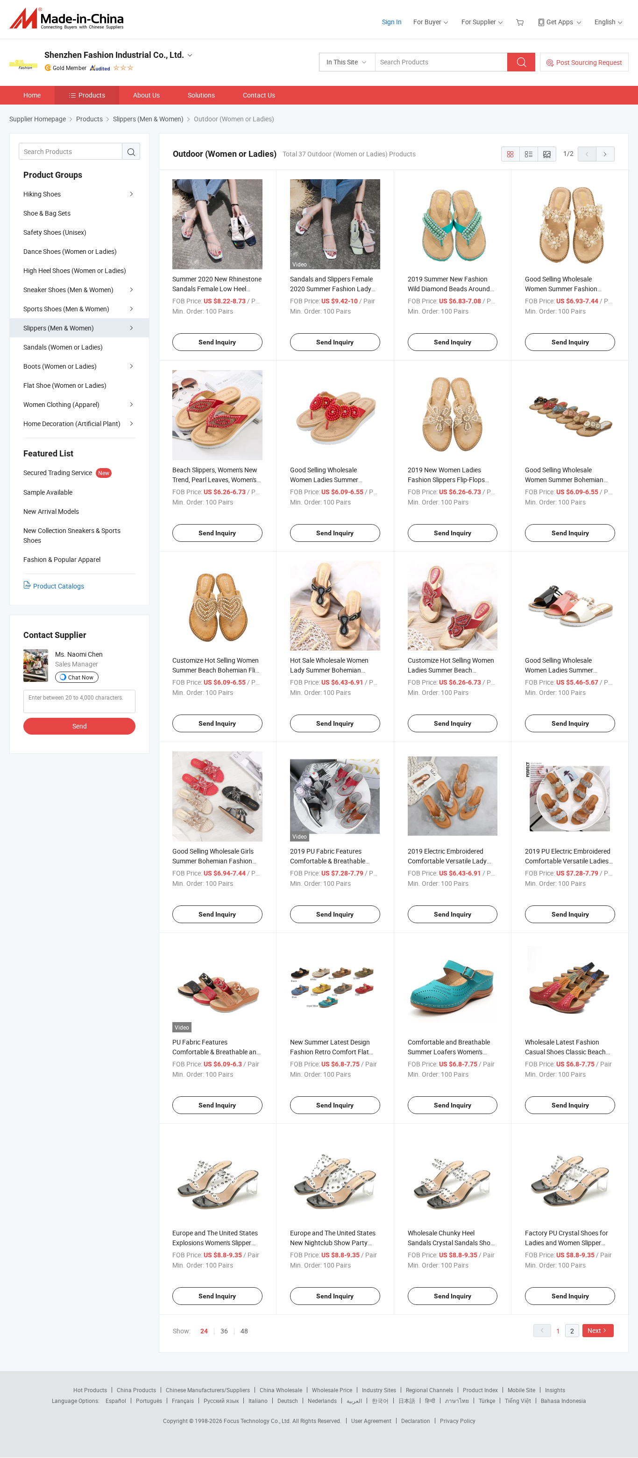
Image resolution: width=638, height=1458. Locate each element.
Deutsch (287, 1400)
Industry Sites (379, 1390)
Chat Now (80, 677)
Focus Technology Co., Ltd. (258, 1420)
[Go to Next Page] (605, 154)
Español (116, 1400)
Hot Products (90, 1390)
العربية (354, 1400)
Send (79, 726)
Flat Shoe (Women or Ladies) (64, 385)
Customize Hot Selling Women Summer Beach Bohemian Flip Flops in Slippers (215, 670)
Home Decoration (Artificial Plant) (72, 423)
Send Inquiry (217, 342)
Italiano (258, 1400)
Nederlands (322, 1400)
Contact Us (259, 95)
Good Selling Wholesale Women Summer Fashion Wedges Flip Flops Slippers (563, 288)
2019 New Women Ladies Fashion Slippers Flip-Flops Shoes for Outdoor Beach (446, 479)
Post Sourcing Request (589, 62)
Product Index (480, 1390)
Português (149, 1400)
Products (91, 95)
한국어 (380, 1400)
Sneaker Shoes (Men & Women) (68, 289)
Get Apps (559, 21)
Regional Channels (429, 1390)
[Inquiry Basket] (521, 21)
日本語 (406, 1400)
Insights (555, 1390)
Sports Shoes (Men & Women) (66, 308)
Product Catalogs (58, 586)
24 (204, 1331)
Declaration (415, 1420)
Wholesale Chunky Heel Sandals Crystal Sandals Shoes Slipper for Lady (452, 1242)
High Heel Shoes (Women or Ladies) (74, 270)
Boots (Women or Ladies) (60, 366)
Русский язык (221, 1400)
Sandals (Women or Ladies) (63, 347)
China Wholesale (281, 1390)
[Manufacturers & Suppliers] (69, 18)
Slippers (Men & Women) (58, 327)
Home (32, 95)
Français (183, 1400)
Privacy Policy (457, 1420)
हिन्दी (430, 1400)
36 (224, 1330)
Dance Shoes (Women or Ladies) (70, 251)
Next (594, 1330)
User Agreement (371, 1420)
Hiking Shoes (42, 193)
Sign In (392, 21)
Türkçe (487, 1400)
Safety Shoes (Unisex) (54, 232)
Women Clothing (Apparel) (61, 404)
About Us (146, 95)
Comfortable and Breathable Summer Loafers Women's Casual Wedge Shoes (449, 1051)
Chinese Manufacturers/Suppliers (208, 1390)
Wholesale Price (332, 1390)
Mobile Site (521, 1390)
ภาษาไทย (457, 1400)
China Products (136, 1390)
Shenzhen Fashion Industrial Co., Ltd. (114, 55)
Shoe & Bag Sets (47, 213)
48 (244, 1330)
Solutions (201, 95)
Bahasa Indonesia (563, 1400)
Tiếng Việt (518, 1400)
